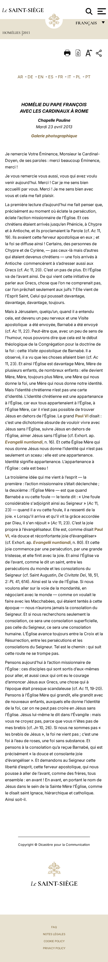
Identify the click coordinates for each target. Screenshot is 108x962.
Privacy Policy (54, 948)
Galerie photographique (54, 135)
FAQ (54, 927)
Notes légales (54, 934)
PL (78, 76)
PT (87, 76)
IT (69, 76)
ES (50, 76)
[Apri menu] (101, 11)
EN (40, 76)
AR (20, 76)
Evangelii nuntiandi (23, 441)
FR (60, 76)
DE (30, 76)
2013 (26, 32)
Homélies (12, 32)
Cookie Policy (54, 941)
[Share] (99, 54)
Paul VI (81, 415)
